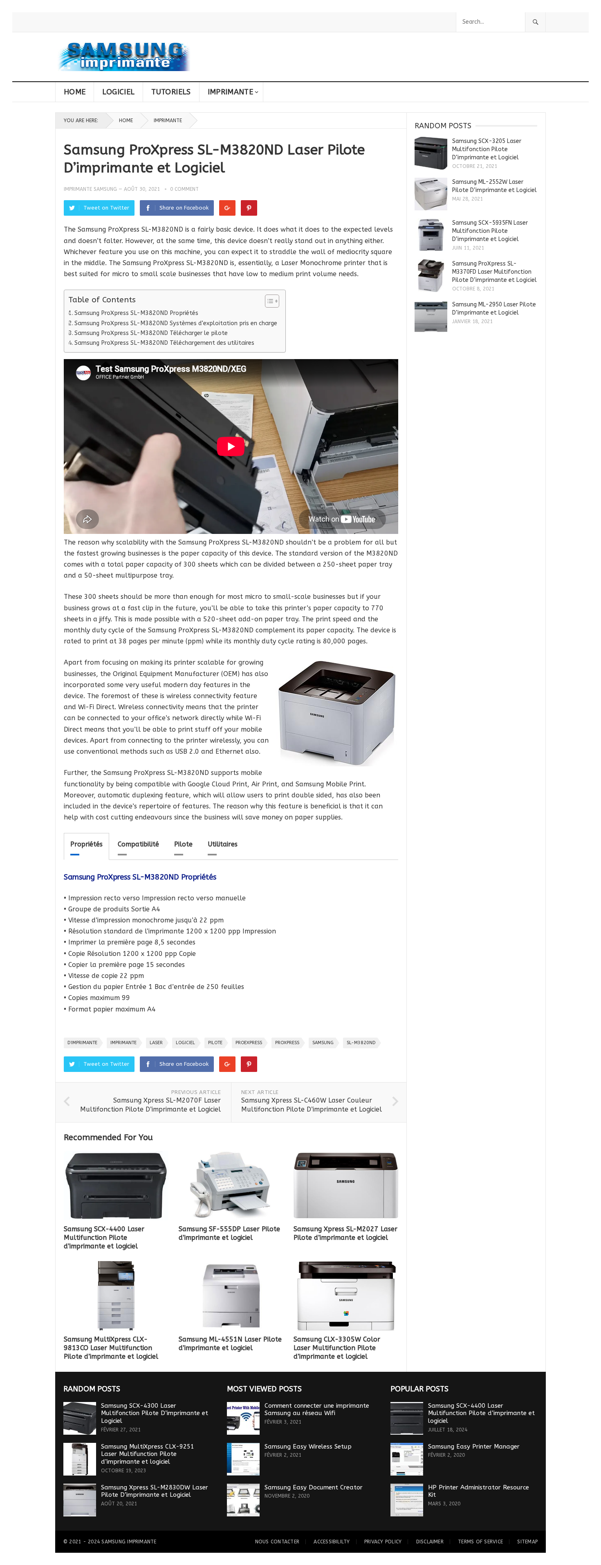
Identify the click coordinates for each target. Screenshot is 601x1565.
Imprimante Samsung (90, 189)
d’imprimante (82, 1042)
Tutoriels (171, 91)
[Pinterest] (249, 208)
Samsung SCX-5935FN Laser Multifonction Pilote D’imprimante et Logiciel (490, 231)
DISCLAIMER (430, 1542)
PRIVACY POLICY (382, 1542)
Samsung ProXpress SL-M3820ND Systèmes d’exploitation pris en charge (175, 323)
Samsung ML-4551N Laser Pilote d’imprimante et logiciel (230, 1343)
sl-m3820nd (361, 1042)
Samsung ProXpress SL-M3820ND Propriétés (136, 313)
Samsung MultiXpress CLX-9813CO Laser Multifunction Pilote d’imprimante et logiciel (111, 1347)
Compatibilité (138, 844)
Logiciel (118, 91)
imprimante (123, 1042)
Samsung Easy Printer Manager (474, 1446)
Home (74, 91)
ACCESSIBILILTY (332, 1542)
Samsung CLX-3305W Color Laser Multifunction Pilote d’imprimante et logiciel (337, 1347)
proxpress (287, 1042)
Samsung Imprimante (128, 1542)
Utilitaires (223, 844)
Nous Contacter (277, 1542)
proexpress (248, 1042)
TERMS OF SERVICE (480, 1542)
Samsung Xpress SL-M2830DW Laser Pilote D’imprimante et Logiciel (154, 1491)
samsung (323, 1042)
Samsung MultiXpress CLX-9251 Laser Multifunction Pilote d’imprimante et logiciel (147, 1454)
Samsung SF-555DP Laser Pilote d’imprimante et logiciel (229, 1233)
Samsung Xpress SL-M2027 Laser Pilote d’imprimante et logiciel (345, 1233)
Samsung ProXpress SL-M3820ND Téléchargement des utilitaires (164, 342)
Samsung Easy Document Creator (314, 1487)
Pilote (183, 844)
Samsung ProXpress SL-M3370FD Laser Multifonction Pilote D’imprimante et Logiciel (494, 272)
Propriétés (86, 844)
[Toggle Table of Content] (268, 301)
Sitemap (527, 1542)
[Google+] (227, 208)
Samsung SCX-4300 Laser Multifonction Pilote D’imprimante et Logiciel (154, 1413)
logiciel (185, 1042)
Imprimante (230, 91)
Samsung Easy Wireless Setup (308, 1446)
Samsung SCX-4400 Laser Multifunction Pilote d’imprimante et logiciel (104, 1237)
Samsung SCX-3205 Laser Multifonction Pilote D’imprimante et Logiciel (486, 149)
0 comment (184, 189)
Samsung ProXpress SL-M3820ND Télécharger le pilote (151, 333)
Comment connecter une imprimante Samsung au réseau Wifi (317, 1409)
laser (156, 1042)
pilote (215, 1042)
